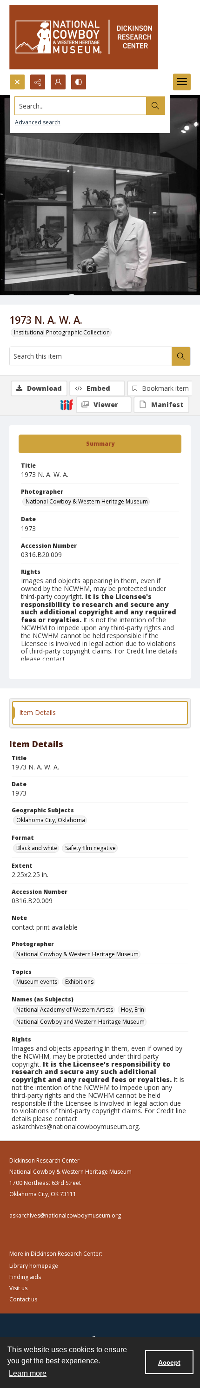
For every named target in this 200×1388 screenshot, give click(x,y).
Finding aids (25, 1277)
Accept (169, 1362)
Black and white (36, 848)
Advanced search (37, 122)
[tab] (100, 444)
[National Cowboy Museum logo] (83, 37)
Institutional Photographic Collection (62, 332)
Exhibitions (79, 982)
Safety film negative (90, 848)
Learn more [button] (28, 1373)
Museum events (36, 982)
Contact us (23, 1299)
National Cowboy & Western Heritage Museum (87, 501)
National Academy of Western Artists (64, 1010)
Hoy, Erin (132, 1010)
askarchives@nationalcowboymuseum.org (65, 1215)
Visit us (18, 1288)
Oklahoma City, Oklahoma (50, 820)
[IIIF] (66, 404)
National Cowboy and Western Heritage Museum (80, 1022)
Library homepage (33, 1266)
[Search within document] (181, 356)
